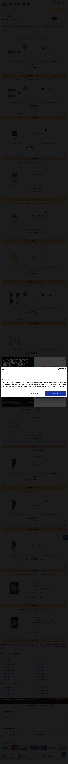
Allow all (55, 393)
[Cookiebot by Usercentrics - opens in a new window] (59, 369)
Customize (33, 393)
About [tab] (56, 374)
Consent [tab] (11, 374)
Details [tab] (34, 374)
